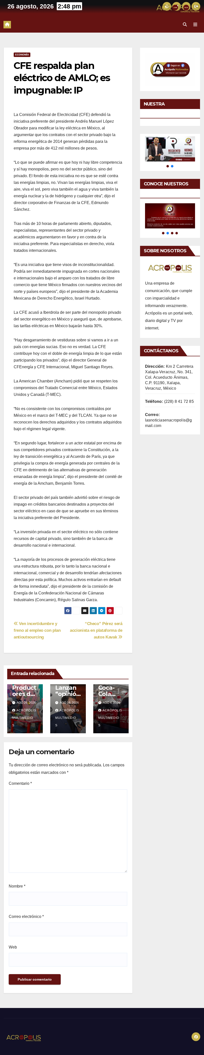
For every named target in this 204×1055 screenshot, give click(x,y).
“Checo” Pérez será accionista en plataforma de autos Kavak (96, 630)
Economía (22, 54)
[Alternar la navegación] (195, 24)
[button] (185, 24)
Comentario (20, 783)
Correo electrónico (26, 916)
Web (13, 947)
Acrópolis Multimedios (24, 718)
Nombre (17, 886)
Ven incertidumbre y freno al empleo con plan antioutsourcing (37, 630)
